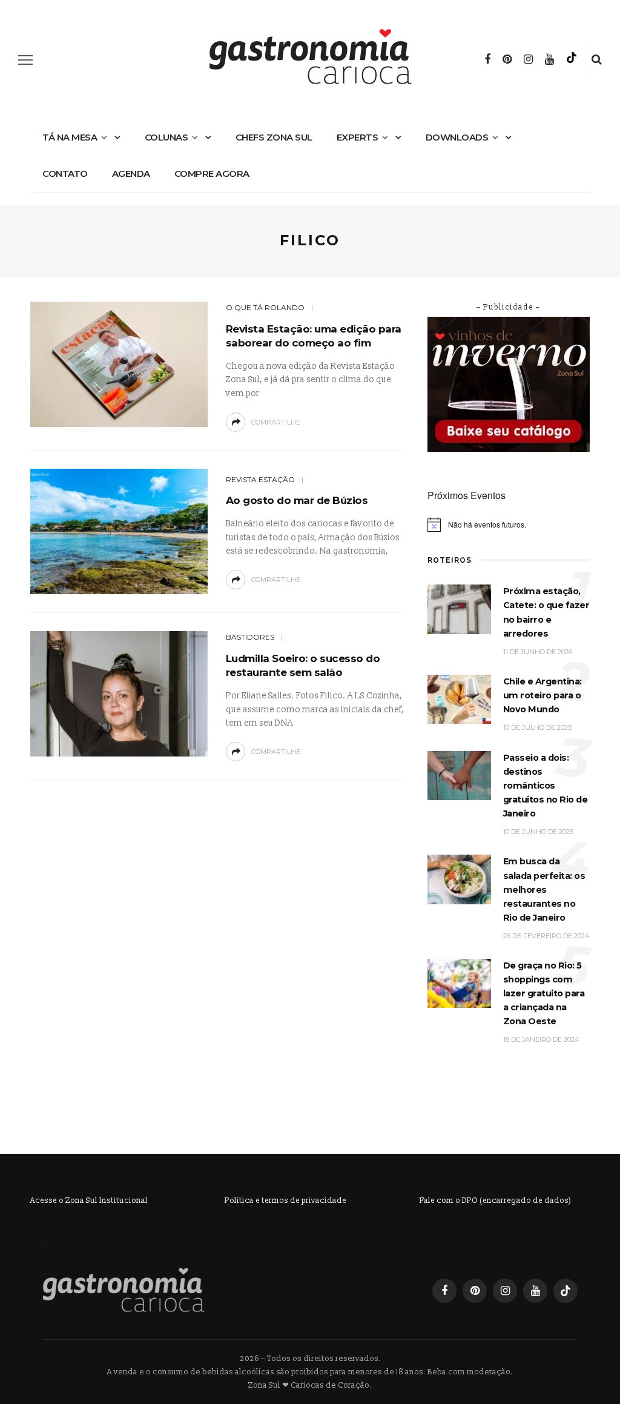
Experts (357, 137)
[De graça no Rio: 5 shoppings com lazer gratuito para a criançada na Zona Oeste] (459, 982)
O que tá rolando (265, 307)
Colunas (166, 137)
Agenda (131, 173)
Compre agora (211, 173)
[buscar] (596, 60)
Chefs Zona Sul (274, 137)
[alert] (508, 524)
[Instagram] (528, 60)
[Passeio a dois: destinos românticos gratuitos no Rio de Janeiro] (459, 775)
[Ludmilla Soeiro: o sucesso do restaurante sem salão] (117, 693)
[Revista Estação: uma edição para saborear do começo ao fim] (117, 363)
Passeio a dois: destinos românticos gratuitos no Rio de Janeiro (545, 785)
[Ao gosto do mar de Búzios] (117, 531)
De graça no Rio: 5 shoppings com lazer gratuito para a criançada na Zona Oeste (544, 993)
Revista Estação (260, 479)
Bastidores (250, 636)
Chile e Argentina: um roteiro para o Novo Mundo (542, 695)
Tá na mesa (69, 137)
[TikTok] (571, 60)
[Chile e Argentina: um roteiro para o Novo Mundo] (459, 698)
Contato (65, 173)
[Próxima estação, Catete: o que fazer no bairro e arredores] (459, 609)
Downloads (457, 137)
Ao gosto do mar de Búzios (297, 500)
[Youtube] (549, 60)
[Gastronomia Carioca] (123, 1290)
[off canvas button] (25, 60)
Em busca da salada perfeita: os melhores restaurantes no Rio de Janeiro (544, 889)
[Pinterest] (507, 60)
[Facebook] (487, 60)
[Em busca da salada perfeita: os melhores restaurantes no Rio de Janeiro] (459, 879)
